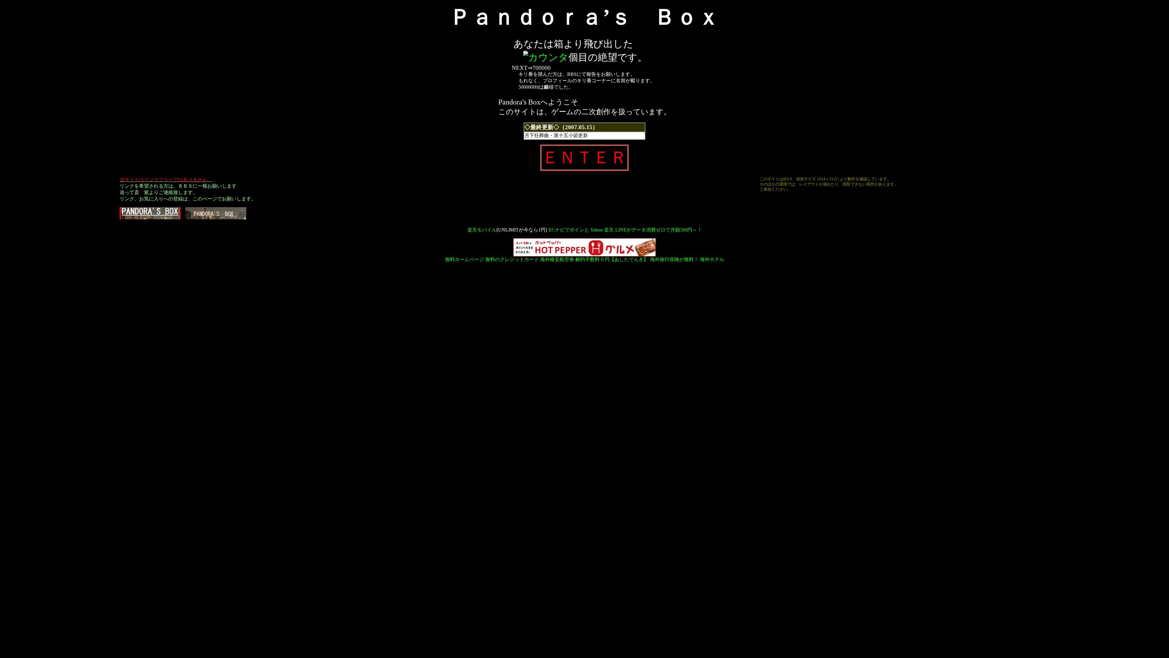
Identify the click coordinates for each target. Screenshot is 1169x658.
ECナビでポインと (569, 229)
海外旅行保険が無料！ (674, 259)
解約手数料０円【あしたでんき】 (611, 259)
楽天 (609, 229)
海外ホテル (712, 259)
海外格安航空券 (557, 259)
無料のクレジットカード (512, 259)
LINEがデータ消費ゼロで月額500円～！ (658, 229)
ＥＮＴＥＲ (584, 157)
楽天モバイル (482, 229)
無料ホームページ (464, 259)
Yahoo (596, 229)
